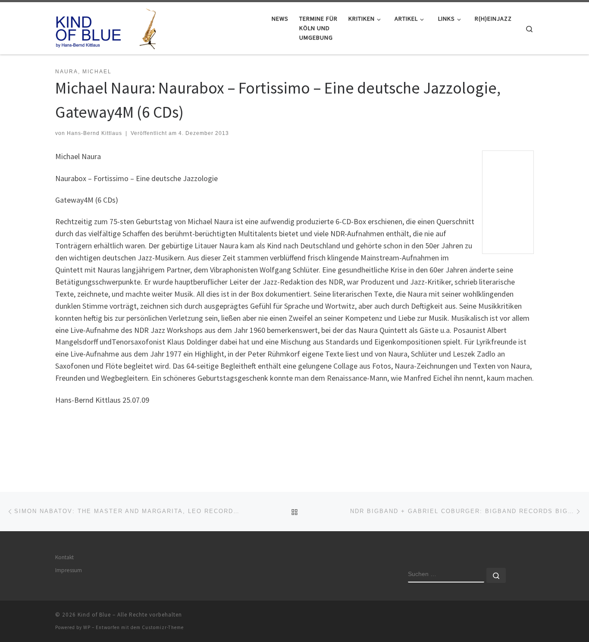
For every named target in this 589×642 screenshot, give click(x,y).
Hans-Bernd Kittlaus (94, 133)
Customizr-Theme (163, 627)
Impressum (68, 570)
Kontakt (64, 557)
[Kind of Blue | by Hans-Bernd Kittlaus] (109, 26)
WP (87, 627)
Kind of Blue (94, 614)
